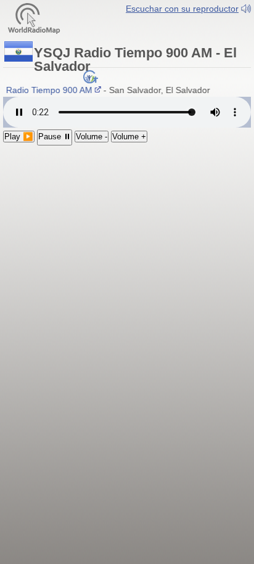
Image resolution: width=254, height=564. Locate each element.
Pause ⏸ (54, 136)
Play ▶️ (18, 136)
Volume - (91, 136)
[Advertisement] (127, 226)
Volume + (129, 136)
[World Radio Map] (34, 17)
